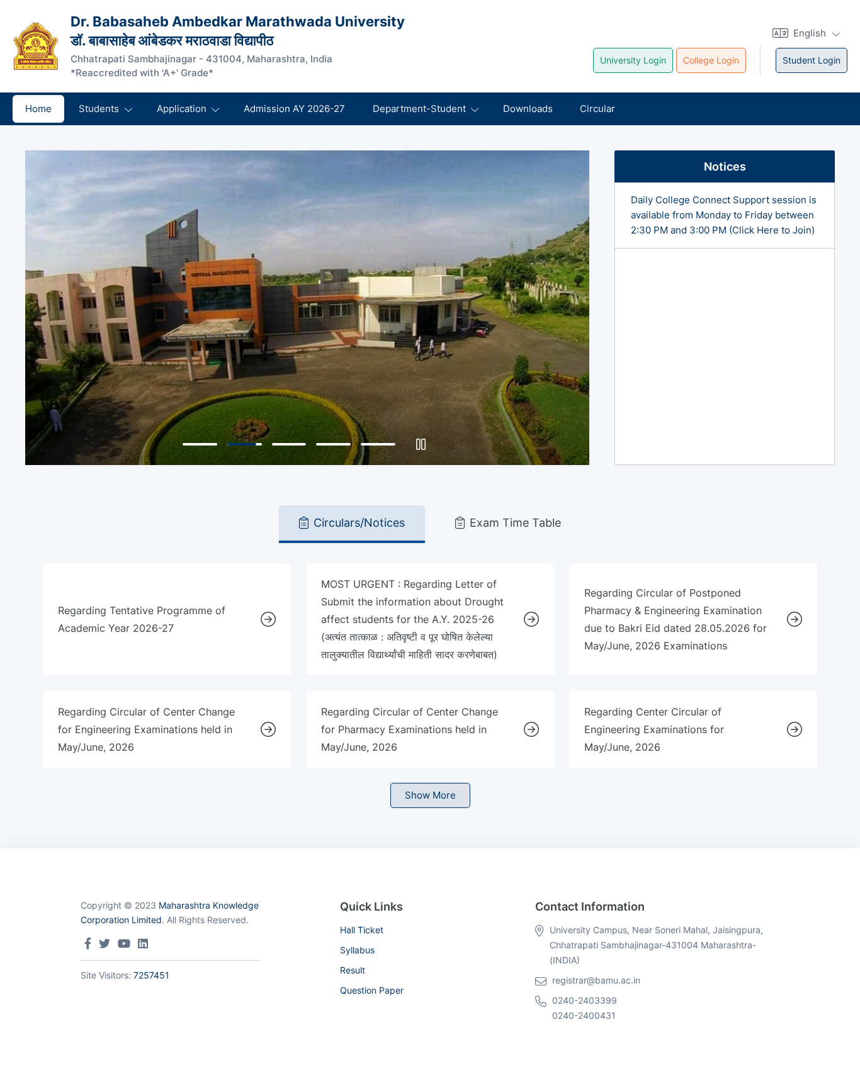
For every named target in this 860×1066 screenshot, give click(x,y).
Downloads (528, 109)
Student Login (811, 60)
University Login (633, 60)
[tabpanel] (430, 675)
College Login (711, 60)
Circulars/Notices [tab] (359, 522)
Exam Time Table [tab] (515, 522)
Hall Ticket (361, 929)
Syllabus (357, 950)
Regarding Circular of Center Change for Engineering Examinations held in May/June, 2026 (146, 729)
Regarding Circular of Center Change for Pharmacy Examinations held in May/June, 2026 (409, 729)
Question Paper (372, 990)
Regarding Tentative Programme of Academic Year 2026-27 (141, 619)
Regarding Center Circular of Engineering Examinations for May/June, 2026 (654, 729)
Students (99, 109)
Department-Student (419, 109)
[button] (804, 33)
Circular (597, 109)
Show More (430, 795)
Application (182, 109)
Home (38, 109)
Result (352, 970)
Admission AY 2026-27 (294, 109)
